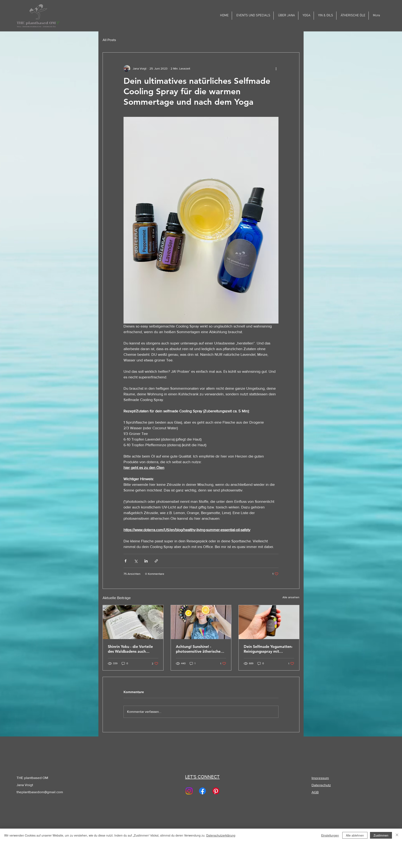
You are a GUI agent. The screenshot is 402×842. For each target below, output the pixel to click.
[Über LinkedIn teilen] (146, 561)
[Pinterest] (215, 791)
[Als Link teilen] (156, 561)
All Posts (109, 40)
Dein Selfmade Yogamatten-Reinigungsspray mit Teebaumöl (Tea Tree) (268, 649)
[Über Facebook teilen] (126, 561)
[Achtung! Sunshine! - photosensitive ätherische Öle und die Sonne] (201, 622)
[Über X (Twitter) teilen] (136, 561)
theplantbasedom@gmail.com (40, 792)
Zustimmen (381, 835)
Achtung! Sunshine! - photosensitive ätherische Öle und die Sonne (198, 649)
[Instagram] (189, 791)
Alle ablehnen (355, 835)
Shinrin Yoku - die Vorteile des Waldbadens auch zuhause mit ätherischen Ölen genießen (130, 649)
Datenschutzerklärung (220, 835)
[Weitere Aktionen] (275, 68)
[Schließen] (396, 835)
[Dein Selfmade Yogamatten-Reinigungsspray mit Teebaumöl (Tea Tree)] (269, 622)
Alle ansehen (290, 597)
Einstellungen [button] (330, 835)
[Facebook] (202, 791)
